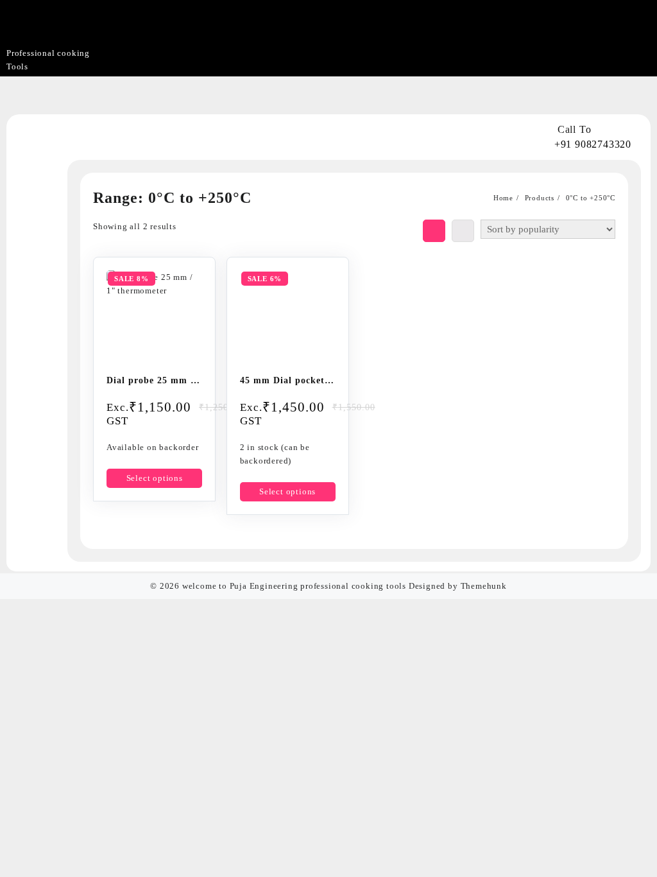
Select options (154, 478)
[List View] (463, 231)
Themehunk (484, 586)
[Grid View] (434, 231)
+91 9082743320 (592, 144)
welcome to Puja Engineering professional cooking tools (294, 586)
